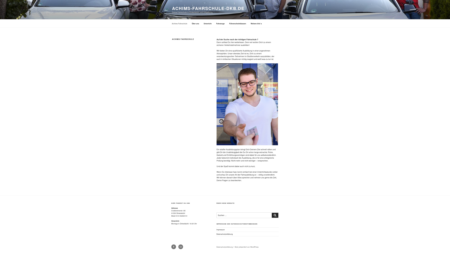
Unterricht (208, 23)
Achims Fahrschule (179, 23)
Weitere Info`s (256, 23)
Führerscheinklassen (237, 23)
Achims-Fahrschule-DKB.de (208, 8)
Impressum (220, 229)
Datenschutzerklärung (224, 234)
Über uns (195, 23)
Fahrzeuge (220, 23)
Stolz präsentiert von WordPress (247, 247)
